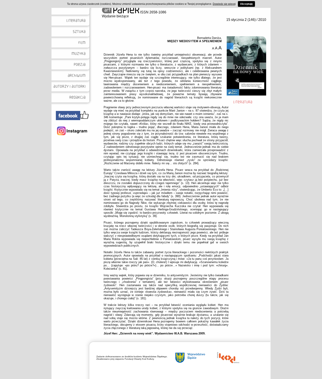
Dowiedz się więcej (224, 3)
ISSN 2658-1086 (152, 12)
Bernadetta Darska (209, 38)
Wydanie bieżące (115, 16)
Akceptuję (246, 3)
